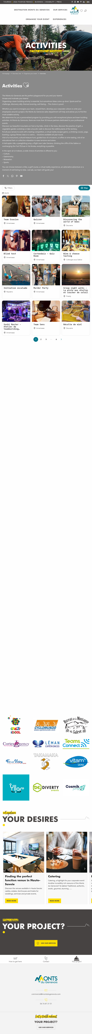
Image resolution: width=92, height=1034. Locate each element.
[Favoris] (82, 10)
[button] (86, 11)
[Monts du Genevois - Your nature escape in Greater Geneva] (74, 10)
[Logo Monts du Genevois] (46, 979)
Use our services (46, 1027)
